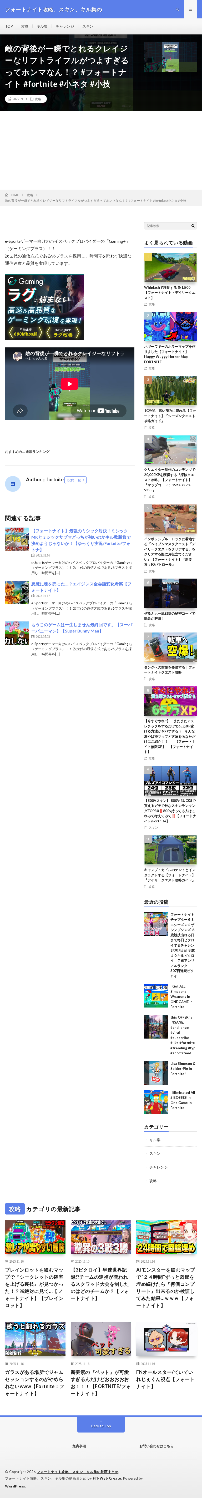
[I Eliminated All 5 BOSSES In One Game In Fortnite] (156, 1102)
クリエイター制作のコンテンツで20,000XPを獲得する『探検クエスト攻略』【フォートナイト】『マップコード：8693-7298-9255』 (169, 479)
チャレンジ (65, 26)
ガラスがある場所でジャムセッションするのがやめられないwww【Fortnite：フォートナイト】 (34, 1382)
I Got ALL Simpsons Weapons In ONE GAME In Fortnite (181, 996)
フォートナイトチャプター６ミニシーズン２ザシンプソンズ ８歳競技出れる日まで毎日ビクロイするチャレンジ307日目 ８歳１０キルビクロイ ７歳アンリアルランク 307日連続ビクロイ (182, 945)
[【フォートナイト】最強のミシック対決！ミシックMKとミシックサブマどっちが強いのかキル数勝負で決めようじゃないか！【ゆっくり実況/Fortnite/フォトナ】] (17, 539)
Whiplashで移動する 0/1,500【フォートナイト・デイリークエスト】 (169, 292)
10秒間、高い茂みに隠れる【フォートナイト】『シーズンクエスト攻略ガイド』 (170, 415)
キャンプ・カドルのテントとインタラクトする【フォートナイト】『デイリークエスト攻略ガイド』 (169, 875)
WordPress (15, 1486)
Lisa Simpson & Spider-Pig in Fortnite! (182, 1068)
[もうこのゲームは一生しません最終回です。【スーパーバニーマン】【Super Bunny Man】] (17, 633)
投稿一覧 (74, 480)
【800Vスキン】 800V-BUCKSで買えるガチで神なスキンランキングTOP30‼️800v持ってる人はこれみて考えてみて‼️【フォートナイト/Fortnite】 (170, 810)
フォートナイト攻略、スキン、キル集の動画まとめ (78, 1472)
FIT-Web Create (107, 1478)
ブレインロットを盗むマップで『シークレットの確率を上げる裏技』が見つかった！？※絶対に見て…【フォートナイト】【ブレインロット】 (34, 1287)
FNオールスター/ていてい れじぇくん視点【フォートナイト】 (165, 1379)
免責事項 (79, 1446)
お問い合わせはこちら (156, 1446)
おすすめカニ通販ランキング (27, 451)
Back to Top (101, 1426)
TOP (9, 26)
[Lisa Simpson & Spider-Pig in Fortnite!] (156, 1073)
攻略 (24, 26)
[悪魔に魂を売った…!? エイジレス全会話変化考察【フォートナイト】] (17, 592)
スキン (87, 26)
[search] (193, 226)
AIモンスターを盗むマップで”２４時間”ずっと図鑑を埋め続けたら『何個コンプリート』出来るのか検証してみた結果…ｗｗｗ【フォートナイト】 (165, 1287)
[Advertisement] (101, 150)
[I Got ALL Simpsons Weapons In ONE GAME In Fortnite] (156, 996)
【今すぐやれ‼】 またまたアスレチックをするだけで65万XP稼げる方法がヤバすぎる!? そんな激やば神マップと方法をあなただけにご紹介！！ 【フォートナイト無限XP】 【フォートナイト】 (169, 736)
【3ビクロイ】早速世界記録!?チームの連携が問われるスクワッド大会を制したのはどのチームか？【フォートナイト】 (100, 1284)
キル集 (42, 26)
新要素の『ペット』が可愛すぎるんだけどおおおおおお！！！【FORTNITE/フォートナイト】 (101, 1382)
